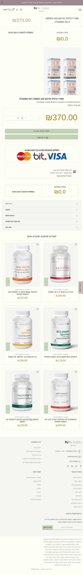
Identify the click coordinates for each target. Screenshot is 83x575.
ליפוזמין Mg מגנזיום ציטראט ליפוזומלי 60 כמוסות (22, 421)
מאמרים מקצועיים (76, 503)
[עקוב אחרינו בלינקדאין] (72, 466)
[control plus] (18, 118)
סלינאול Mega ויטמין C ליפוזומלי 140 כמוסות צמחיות (22, 293)
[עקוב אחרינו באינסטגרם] (76, 466)
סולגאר (39, 485)
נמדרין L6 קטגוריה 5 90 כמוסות (60, 292)
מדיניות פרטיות (36, 455)
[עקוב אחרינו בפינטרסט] (68, 466)
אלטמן (39, 492)
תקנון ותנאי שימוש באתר (33, 451)
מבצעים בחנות (77, 477)
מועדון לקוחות (77, 507)
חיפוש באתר (37, 447)
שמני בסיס (78, 492)
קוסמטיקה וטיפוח (76, 485)
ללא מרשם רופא (76, 499)
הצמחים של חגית (36, 499)
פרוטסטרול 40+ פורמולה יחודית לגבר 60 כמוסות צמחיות (60, 421)
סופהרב (38, 488)
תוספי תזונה (77, 481)
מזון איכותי (78, 496)
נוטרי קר (38, 496)
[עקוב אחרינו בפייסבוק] (80, 466)
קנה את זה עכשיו (41, 137)
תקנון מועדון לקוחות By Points (32, 462)
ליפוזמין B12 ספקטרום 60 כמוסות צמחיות (60, 357)
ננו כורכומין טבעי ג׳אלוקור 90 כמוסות (22, 357)
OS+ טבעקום (37, 481)
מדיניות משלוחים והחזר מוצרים (32, 459)
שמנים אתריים (77, 488)
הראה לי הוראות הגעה (64, 176)
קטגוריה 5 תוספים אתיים (60, 289)
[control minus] (26, 118)
